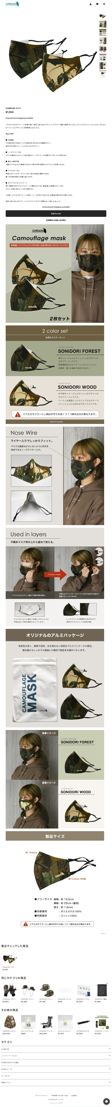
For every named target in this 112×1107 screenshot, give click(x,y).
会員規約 (74, 1095)
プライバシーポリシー (41, 1095)
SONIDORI (5, 1049)
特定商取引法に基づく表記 (60, 1095)
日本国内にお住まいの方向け (56, 220)
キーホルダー (6, 1076)
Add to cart (56, 213)
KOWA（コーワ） (6, 1069)
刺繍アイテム (5, 1082)
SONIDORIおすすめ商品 (10, 1062)
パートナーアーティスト (9, 1056)
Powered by (53, 1103)
